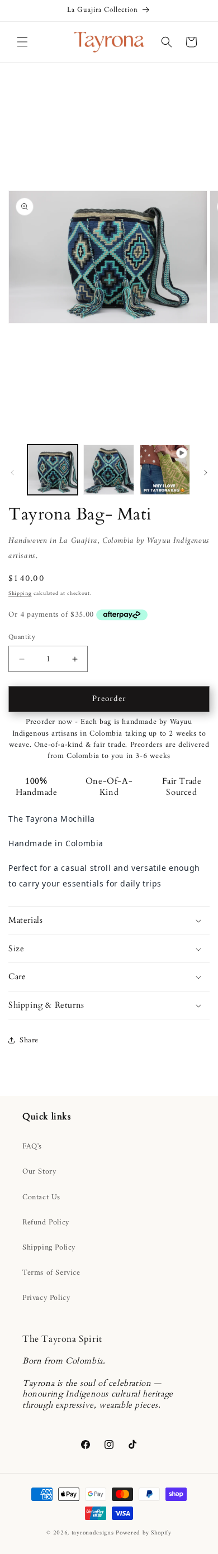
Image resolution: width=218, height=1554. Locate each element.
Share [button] (29, 1040)
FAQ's (32, 1146)
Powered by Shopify (144, 1533)
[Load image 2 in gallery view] (108, 470)
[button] (22, 42)
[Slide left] (12, 472)
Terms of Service (51, 1273)
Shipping (20, 593)
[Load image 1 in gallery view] (52, 470)
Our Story (39, 1172)
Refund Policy (45, 1222)
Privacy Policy (46, 1298)
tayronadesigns (93, 1533)
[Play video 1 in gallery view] (165, 470)
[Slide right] (205, 472)
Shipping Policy (48, 1248)
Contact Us (41, 1197)
